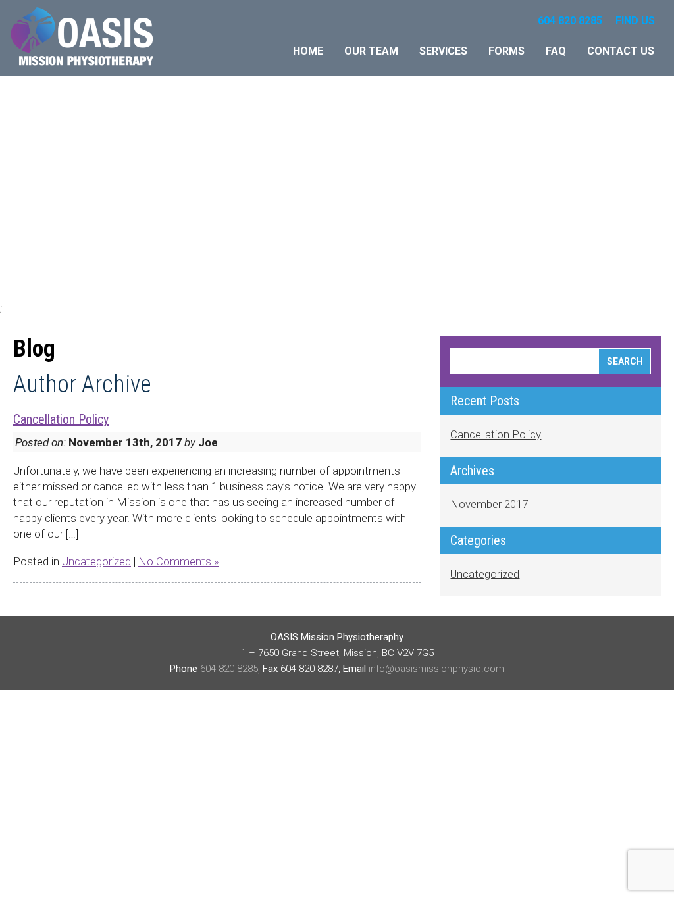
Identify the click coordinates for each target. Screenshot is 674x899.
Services (443, 51)
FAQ (556, 51)
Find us (635, 20)
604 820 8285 (570, 20)
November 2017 (489, 504)
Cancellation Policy (61, 419)
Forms (506, 51)
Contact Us (620, 51)
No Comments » (178, 561)
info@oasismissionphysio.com (436, 669)
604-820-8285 (229, 669)
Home (308, 51)
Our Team (371, 51)
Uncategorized (96, 561)
